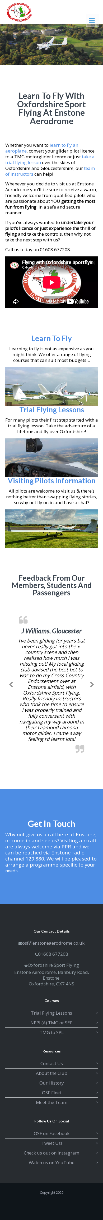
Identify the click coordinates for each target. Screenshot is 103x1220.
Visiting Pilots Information (52, 480)
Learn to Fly (51, 338)
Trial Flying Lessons (51, 409)
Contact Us (51, 1063)
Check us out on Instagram (51, 1153)
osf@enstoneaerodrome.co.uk (53, 943)
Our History (51, 1083)
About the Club (51, 1073)
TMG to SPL (52, 1032)
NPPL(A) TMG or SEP (51, 1023)
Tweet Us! (51, 1143)
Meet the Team (51, 1102)
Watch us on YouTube (51, 1163)
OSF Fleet (51, 1093)
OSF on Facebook (51, 1133)
